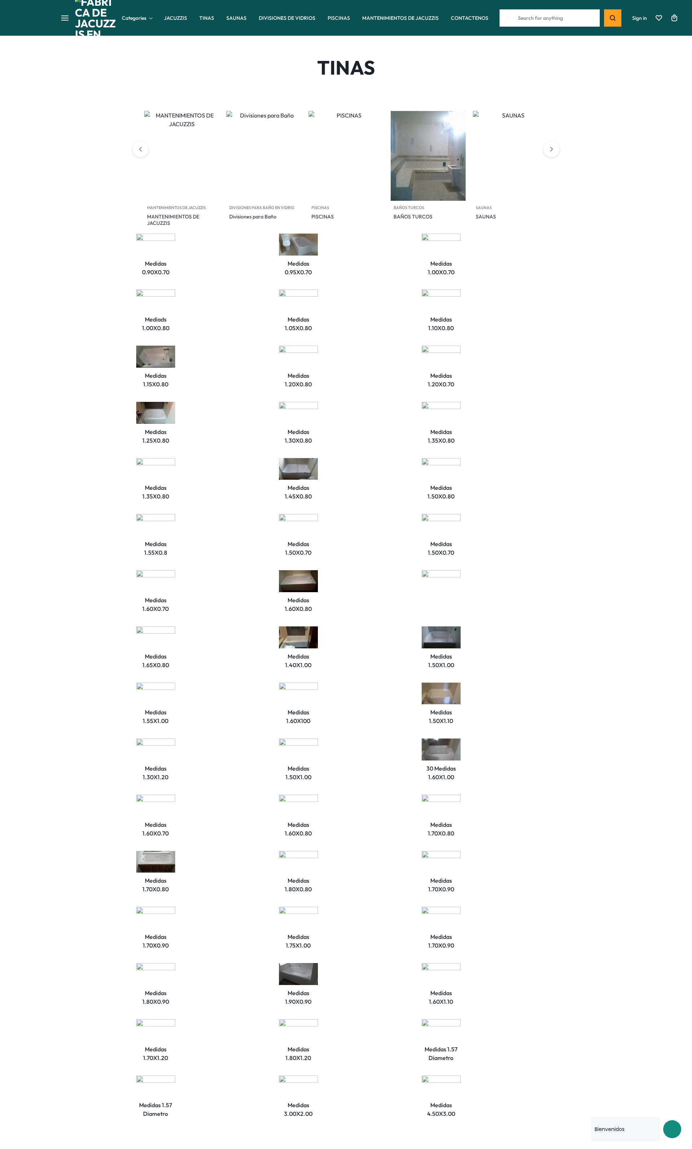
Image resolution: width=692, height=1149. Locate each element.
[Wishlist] (658, 18)
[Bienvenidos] (672, 1129)
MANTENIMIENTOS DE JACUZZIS (400, 18)
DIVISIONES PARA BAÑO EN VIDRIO (261, 207)
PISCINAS (339, 18)
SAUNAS (236, 18)
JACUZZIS (175, 18)
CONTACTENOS (469, 18)
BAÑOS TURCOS (409, 207)
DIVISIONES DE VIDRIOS (287, 18)
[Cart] (674, 18)
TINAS (206, 18)
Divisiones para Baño (252, 216)
